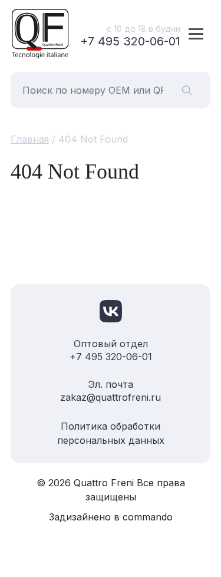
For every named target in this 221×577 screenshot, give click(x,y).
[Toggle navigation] (196, 33)
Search (186, 90)
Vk (111, 311)
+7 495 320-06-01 (130, 41)
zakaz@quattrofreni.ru (110, 397)
